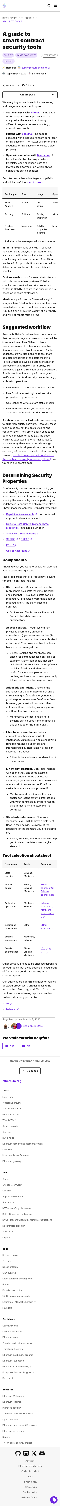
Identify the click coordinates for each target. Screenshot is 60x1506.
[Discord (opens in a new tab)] (42, 1453)
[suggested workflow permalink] (1, 327)
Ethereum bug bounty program (18, 1355)
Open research (10, 1419)
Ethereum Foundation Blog (17, 1366)
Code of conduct (30, 1471)
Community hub (10, 1325)
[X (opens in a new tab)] (34, 1453)
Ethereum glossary (11, 1161)
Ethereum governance (13, 1431)
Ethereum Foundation (13, 1360)
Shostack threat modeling (22, 533)
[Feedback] (54, 1500)
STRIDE (12, 539)
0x (9, 1003)
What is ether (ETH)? (13, 1108)
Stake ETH (7, 1231)
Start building (9, 1273)
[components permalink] (1, 560)
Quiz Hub (7, 1149)
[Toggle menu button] (55, 6)
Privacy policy (30, 1481)
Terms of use (30, 1487)
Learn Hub (7, 1097)
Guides (6, 1179)
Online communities (12, 1331)
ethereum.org (11, 1081)
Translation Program (12, 1349)
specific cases (34, 182)
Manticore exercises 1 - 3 (47, 913)
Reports (6, 1437)
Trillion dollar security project (17, 1442)
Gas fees (7, 1132)
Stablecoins (8, 1202)
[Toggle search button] (49, 6)
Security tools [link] (12, 21)
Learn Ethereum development (17, 1278)
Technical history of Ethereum (17, 1413)
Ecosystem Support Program (18, 1372)
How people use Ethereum (16, 1155)
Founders (7, 1308)
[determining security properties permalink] (1, 478)
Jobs (30, 1476)
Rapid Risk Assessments (21, 514)
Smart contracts (10, 1126)
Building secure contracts (36, 67)
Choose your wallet (12, 1185)
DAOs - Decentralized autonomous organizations (27, 1220)
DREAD (26, 539)
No (28, 1045)
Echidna (27, 133)
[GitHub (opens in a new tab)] (18, 1453)
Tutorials (27, 18)
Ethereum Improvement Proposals (19, 1425)
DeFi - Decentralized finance (17, 1214)
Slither (35, 112)
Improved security (11, 1407)
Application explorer (12, 1196)
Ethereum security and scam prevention (22, 1143)
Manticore (43, 155)
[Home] (4, 5)
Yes (12, 1045)
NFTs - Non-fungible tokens (16, 1208)
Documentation (10, 1267)
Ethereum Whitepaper (13, 1396)
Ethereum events (11, 1337)
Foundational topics (12, 1290)
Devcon (7, 1378)
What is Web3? (10, 1120)
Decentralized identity (13, 1225)
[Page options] (18, 85)
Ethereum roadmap (12, 1401)
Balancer (12, 1009)
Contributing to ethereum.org (17, 1343)
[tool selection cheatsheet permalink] (1, 855)
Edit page (28, 85)
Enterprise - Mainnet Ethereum (19, 1302)
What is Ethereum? (11, 1102)
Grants (5, 1284)
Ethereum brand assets (30, 1466)
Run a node (8, 1137)
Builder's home (10, 1255)
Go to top (32, 1070)
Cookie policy (30, 1492)
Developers (9, 18)
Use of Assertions (18, 550)
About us (30, 1460)
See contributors (33, 1025)
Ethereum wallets (11, 1114)
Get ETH (6, 1190)
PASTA (11, 544)
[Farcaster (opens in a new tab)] (26, 1453)
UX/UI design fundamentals (16, 1296)
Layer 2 (6, 1237)
